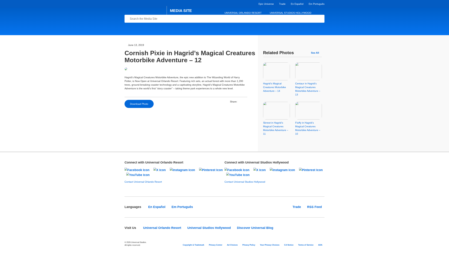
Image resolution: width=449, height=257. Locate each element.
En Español (297, 3)
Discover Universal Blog (255, 228)
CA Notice (288, 245)
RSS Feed (314, 207)
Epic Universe (266, 3)
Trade (282, 3)
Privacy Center (215, 245)
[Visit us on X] (159, 170)
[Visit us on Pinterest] (211, 170)
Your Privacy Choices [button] (269, 245)
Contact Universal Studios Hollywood (244, 181)
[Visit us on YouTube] (138, 174)
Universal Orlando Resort (243, 12)
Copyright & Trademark (193, 245)
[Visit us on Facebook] (137, 170)
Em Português (316, 3)
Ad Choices (232, 245)
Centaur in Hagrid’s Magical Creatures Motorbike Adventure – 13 (307, 89)
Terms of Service (305, 245)
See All (315, 52)
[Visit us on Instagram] (182, 170)
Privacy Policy (248, 245)
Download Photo (139, 103)
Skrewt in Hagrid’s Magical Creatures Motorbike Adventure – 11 (275, 128)
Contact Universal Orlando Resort (143, 181)
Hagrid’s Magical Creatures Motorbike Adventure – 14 (274, 87)
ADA (320, 245)
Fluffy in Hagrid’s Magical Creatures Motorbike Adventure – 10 (307, 128)
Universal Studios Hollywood (290, 12)
